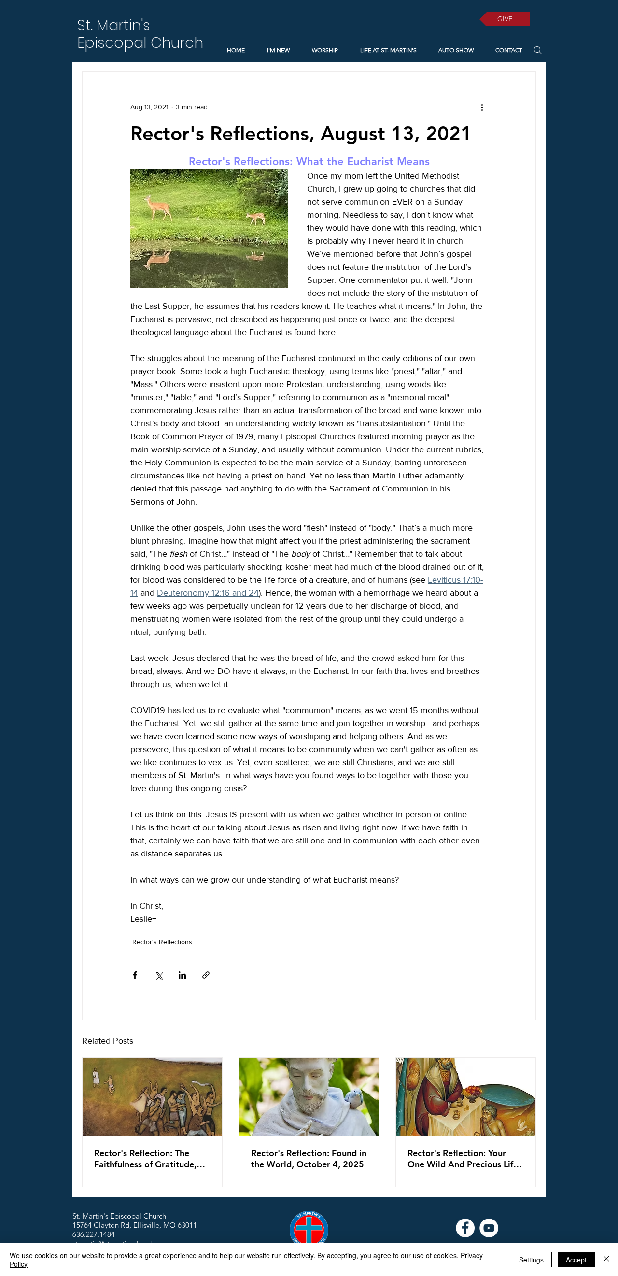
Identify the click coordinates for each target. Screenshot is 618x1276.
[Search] (538, 50)
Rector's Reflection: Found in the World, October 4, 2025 (308, 1159)
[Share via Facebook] (135, 975)
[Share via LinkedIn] (182, 975)
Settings (531, 1259)
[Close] (606, 1259)
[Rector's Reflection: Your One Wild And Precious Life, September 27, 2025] (465, 1097)
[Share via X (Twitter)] (158, 975)
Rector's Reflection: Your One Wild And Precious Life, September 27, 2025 (463, 1159)
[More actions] (482, 106)
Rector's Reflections (162, 942)
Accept (576, 1259)
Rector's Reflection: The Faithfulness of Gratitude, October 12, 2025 (145, 1159)
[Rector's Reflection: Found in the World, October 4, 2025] (309, 1097)
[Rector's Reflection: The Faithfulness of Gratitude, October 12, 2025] (152, 1097)
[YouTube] (488, 1228)
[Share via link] (206, 975)
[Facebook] (465, 1228)
